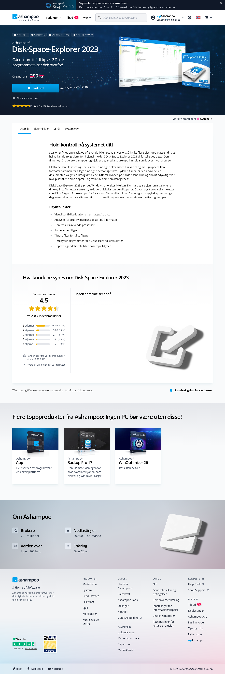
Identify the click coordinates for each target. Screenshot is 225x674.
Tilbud (71, 18)
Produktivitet (91, 596)
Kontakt (122, 612)
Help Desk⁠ (194, 584)
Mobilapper (90, 614)
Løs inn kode (196, 622)
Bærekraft (124, 594)
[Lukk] (221, 3)
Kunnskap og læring (91, 621)
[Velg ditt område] (198, 18)
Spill (85, 608)
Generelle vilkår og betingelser (164, 592)
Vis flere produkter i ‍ (191, 119)
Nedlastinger (196, 610)
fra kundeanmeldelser (51, 106)
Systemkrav (72, 129)
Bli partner (124, 644)
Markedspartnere (129, 638)
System (87, 590)
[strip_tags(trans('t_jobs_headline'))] (50, 644)
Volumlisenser (127, 632)
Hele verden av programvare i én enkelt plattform (34, 470)
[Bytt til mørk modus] (190, 18)
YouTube (57, 669)
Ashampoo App (197, 616)
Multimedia (90, 584)
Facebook (37, 669)
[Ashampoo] (25, 580)
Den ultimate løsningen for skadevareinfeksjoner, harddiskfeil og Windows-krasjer (85, 472)
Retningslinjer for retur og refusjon (163, 623)
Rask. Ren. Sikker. (129, 468)
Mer (85, 18)
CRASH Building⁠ (128, 618)
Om (155, 584)
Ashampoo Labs (128, 600)
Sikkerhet (88, 602)
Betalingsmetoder (164, 616)
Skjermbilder (41, 129)
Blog (19, 669)
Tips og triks (195, 628)
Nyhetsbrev (195, 634)
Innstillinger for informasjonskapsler (165, 608)
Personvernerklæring (166, 600)
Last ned (37, 88)
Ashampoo (196, 640)
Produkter (51, 18)
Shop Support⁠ (196, 590)
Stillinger (123, 606)
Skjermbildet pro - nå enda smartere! (103, 3)
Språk (57, 129)
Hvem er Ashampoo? (125, 586)
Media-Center (126, 650)
